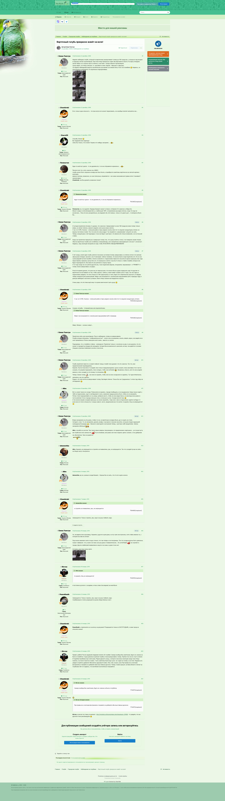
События (68, 17)
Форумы (59, 17)
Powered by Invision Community (112, 778)
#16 (142, 530)
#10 (142, 360)
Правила (94, 17)
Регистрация (163, 4)
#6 (142, 222)
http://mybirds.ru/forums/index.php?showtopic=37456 (112, 714)
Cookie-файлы (123, 776)
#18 (142, 594)
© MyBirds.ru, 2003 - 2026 (18, 785)
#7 (142, 251)
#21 (142, 678)
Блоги (86, 17)
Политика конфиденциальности (107, 776)
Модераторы (106, 17)
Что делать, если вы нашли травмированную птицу (157, 54)
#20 (142, 651)
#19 (142, 623)
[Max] (58, 21)
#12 (142, 416)
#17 (142, 566)
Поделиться (123, 48)
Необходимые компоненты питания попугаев (157, 68)
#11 (142, 388)
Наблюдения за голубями (81, 49)
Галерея (77, 17)
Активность (77, 12)
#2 (142, 107)
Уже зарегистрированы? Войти (146, 4)
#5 (142, 190)
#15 (142, 499)
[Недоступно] (79, 75)
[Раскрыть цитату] (74, 194)
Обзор (66, 12)
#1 (142, 56)
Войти (120, 740)
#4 (142, 162)
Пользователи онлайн (119, 17)
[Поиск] (168, 12)
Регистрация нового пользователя (79, 742)
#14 (142, 471)
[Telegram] (66, 21)
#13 (142, 445)
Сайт (59, 12)
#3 (142, 135)
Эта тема (161, 12)
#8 (142, 289)
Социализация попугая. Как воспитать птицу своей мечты (157, 61)
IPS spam (106, 781)
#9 (142, 332)
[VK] (62, 21)
